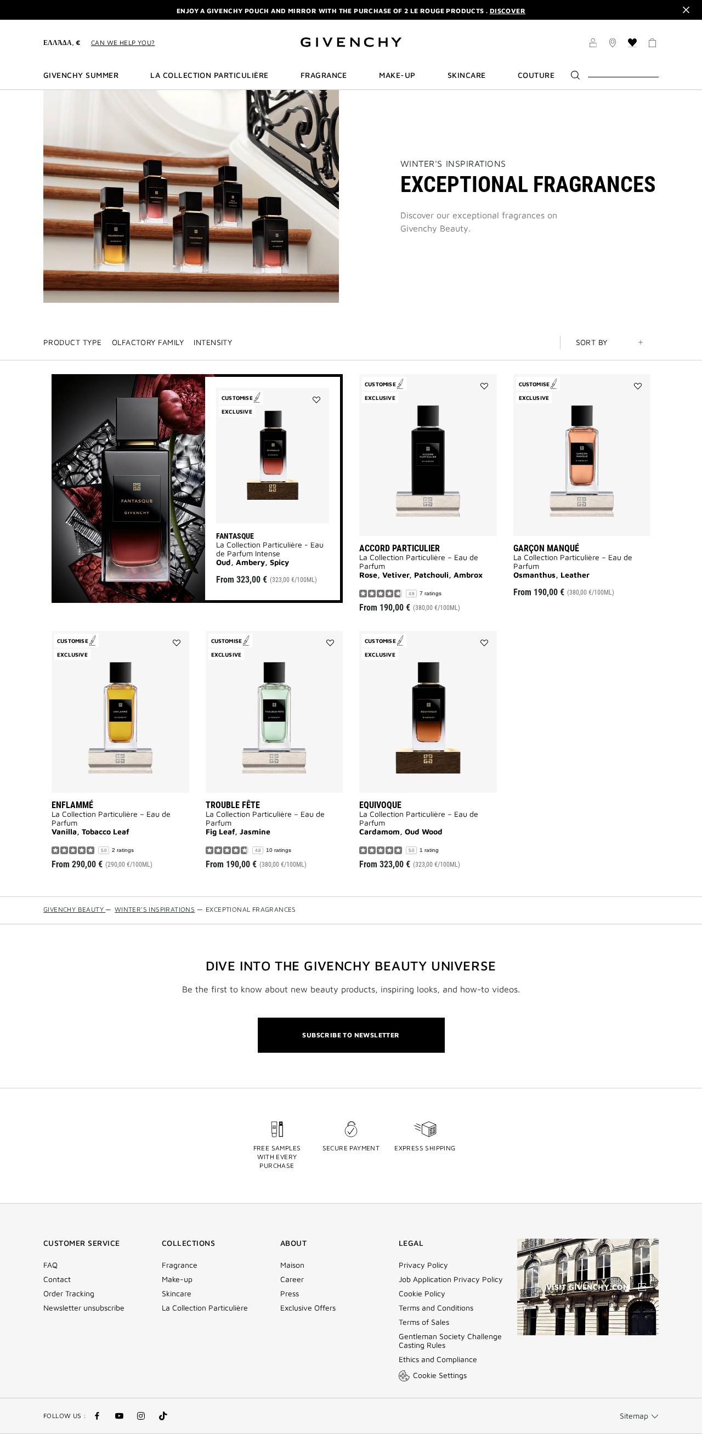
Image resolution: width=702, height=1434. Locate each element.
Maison (292, 1265)
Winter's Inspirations (453, 163)
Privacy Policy (423, 1265)
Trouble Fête (233, 805)
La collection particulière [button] (209, 75)
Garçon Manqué (546, 548)
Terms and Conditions (436, 1307)
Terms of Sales (424, 1322)
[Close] (686, 10)
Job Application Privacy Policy (451, 1279)
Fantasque (235, 536)
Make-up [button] (397, 75)
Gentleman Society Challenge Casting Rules (450, 1341)
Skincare (176, 1293)
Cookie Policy (422, 1293)
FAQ (50, 1265)
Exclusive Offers (308, 1307)
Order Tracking (68, 1293)
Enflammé (72, 805)
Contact (57, 1279)
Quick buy (288, 503)
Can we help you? (123, 42)
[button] (592, 44)
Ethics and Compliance (438, 1359)
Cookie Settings (440, 1375)
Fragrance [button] (324, 75)
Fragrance (179, 1265)
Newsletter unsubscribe (83, 1307)
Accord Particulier (399, 548)
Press (289, 1293)
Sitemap (634, 1415)
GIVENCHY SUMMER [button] (80, 75)
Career (292, 1279)
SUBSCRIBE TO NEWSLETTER (350, 1035)
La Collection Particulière (205, 1307)
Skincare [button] (467, 75)
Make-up (177, 1279)
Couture (536, 75)
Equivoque (380, 805)
